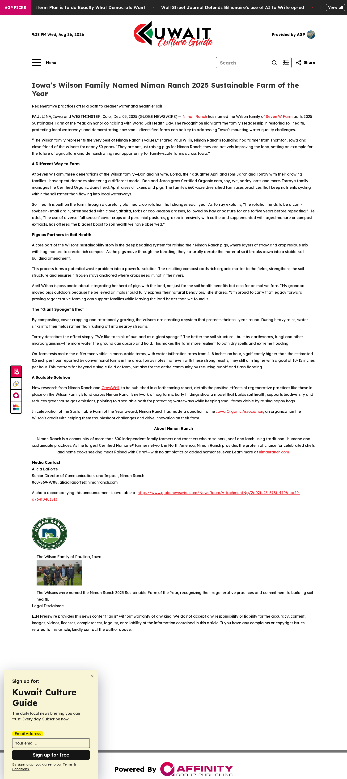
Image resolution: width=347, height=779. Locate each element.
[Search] (274, 62)
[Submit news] (16, 372)
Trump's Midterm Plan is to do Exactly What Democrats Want (78, 7)
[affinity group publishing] (16, 395)
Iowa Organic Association (239, 411)
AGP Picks (15, 7)
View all (335, 7)
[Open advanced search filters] (285, 62)
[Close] (92, 676)
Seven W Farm (279, 116)
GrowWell (110, 387)
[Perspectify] (16, 384)
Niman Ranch (194, 116)
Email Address (28, 733)
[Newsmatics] (16, 407)
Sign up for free (51, 755)
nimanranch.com (274, 452)
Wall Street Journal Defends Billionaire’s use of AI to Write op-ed (232, 7)
